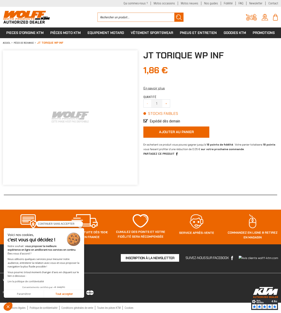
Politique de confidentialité (43, 307)
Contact (273, 3)
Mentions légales (17, 307)
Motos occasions (164, 3)
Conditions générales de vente (77, 307)
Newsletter (255, 3)
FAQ (241, 3)
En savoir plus (154, 88)
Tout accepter (64, 294)
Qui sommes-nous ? (135, 3)
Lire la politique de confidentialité (26, 281)
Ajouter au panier (176, 132)
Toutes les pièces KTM (109, 307)
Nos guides (211, 3)
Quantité (149, 97)
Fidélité (228, 3)
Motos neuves (189, 3)
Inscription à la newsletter (150, 258)
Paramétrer (24, 294)
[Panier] (275, 17)
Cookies (129, 307)
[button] (8, 306)
